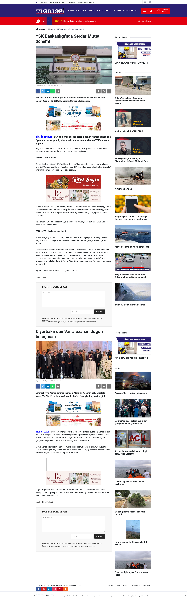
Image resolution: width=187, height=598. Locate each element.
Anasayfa (41, 29)
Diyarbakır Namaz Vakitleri (86, 2)
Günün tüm (143, 21)
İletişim (125, 586)
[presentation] (43, 21)
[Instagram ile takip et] (54, 589)
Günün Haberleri (55, 2)
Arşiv (63, 2)
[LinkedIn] (47, 91)
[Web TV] (145, 2)
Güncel (91, 11)
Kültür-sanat (104, 11)
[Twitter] (43, 91)
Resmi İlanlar (130, 11)
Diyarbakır (73, 11)
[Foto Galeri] (150, 2)
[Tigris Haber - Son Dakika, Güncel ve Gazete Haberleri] (50, 11)
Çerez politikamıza (141, 596)
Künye (118, 586)
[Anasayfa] (37, 2)
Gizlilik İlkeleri (135, 586)
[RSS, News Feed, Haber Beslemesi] (65, 589)
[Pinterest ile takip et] (60, 589)
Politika (117, 11)
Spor (83, 11)
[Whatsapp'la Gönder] (52, 91)
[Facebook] (38, 91)
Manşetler (44, 2)
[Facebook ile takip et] (38, 589)
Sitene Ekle (71, 2)
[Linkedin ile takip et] (49, 589)
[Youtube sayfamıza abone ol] (44, 589)
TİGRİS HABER (44, 136)
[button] (98, 91)
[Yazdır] (58, 91)
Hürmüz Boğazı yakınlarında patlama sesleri (79, 21)
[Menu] (145, 11)
